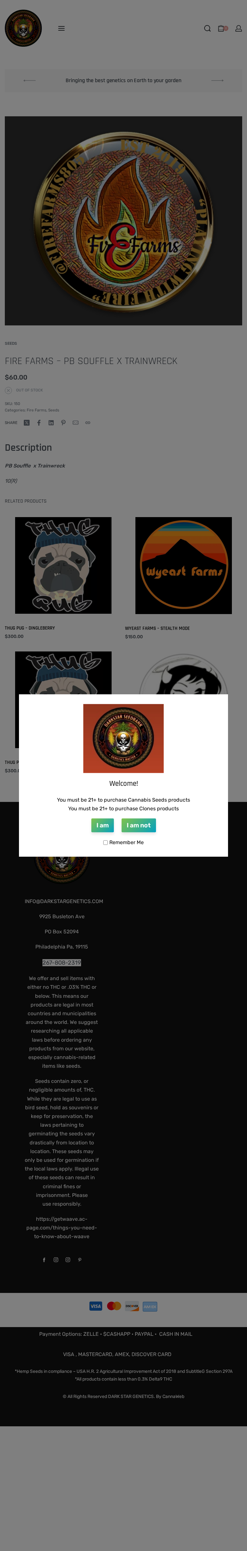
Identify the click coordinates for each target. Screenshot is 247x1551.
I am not (139, 825)
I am (102, 825)
